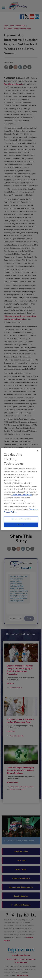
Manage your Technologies (21, 519)
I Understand (21, 525)
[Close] (37, 450)
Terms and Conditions (21, 494)
